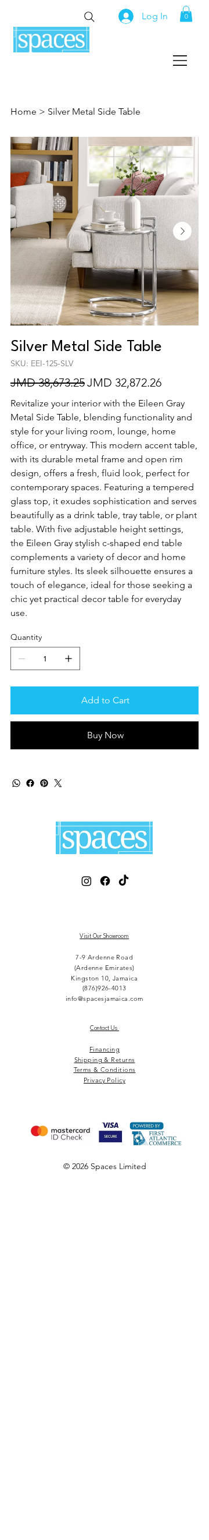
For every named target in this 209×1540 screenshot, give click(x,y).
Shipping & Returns (104, 1060)
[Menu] (180, 60)
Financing (104, 1049)
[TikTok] (123, 881)
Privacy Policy (104, 1080)
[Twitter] (58, 783)
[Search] (89, 17)
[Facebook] (30, 783)
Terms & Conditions (105, 1069)
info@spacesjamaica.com (104, 998)
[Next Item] (182, 231)
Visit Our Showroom (104, 936)
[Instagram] (86, 881)
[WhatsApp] (16, 783)
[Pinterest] (44, 783)
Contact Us (104, 1028)
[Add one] (68, 658)
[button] (186, 14)
